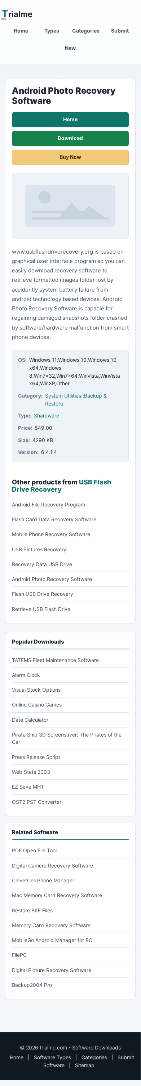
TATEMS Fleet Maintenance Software (55, 660)
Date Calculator (30, 720)
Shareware (46, 415)
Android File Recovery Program (48, 504)
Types (51, 30)
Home (21, 30)
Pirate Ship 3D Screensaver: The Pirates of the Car (67, 738)
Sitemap (84, 1065)
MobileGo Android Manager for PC (52, 940)
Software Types (52, 1057)
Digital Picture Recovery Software (51, 970)
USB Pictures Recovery (39, 549)
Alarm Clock (26, 675)
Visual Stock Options (36, 690)
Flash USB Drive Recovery (42, 594)
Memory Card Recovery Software (51, 925)
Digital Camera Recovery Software (52, 865)
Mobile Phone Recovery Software (51, 534)
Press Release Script (36, 757)
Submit (120, 30)
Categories (86, 30)
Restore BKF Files (32, 910)
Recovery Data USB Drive (42, 564)
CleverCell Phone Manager (43, 880)
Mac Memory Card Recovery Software (57, 895)
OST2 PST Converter (36, 802)
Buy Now (70, 157)
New (70, 48)
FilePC (19, 955)
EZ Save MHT (28, 787)
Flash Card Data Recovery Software (54, 519)
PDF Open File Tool (34, 850)
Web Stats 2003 (31, 772)
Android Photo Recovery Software (52, 579)
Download (70, 138)
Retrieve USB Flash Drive (41, 609)
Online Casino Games (37, 704)
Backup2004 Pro (32, 985)
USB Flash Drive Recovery (61, 485)
